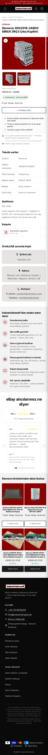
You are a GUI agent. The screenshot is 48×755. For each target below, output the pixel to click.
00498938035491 (29, 298)
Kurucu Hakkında (16, 619)
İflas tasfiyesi (11, 652)
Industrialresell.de (27, 752)
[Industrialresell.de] (24, 586)
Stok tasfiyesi (11, 646)
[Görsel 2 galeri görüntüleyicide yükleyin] (24, 79)
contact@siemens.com (29, 293)
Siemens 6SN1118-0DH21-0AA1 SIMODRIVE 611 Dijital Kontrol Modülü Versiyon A (35, 555)
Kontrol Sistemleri (16, 17)
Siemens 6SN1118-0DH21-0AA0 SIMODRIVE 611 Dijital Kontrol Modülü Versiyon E (13, 555)
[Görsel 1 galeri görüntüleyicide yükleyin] (9, 79)
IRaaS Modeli (11, 658)
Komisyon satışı (12, 641)
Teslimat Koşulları (13, 696)
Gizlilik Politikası (12, 679)
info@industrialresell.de (20, 614)
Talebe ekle (24, 110)
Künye (8, 684)
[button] (5, 9)
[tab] (14, 468)
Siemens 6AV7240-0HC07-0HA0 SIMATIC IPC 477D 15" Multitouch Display (13, 510)
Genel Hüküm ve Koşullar (16, 673)
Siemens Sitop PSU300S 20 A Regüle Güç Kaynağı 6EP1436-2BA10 (35, 510)
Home (4, 17)
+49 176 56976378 (17, 610)
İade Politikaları (12, 690)
